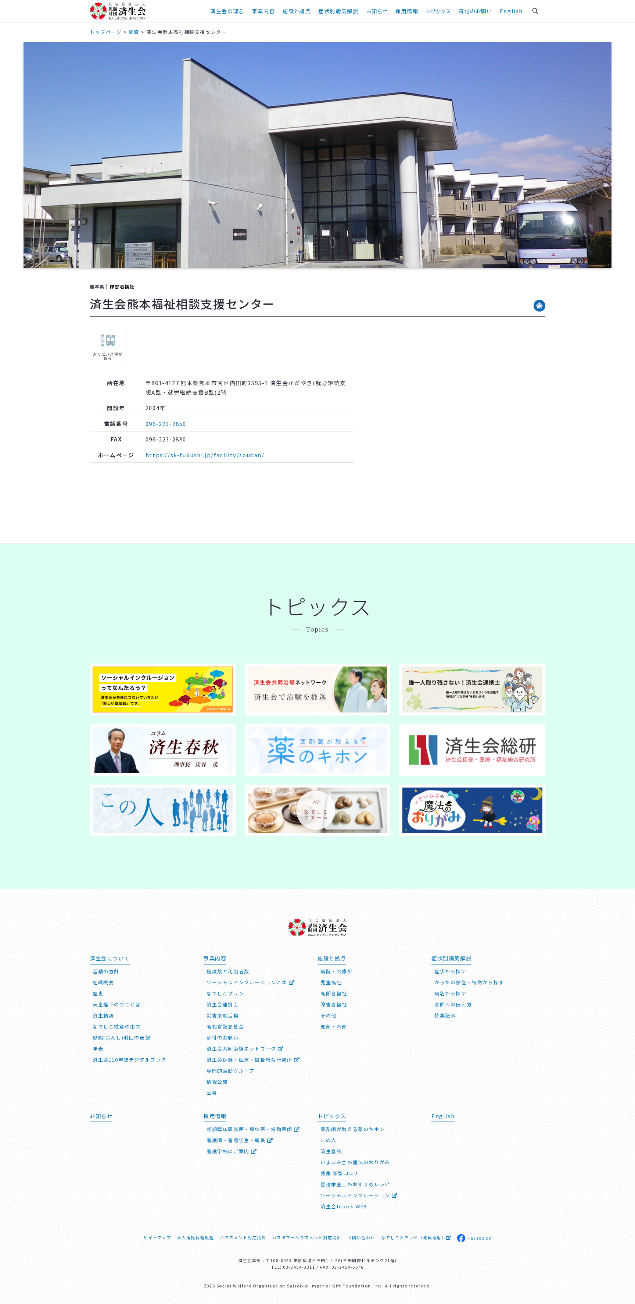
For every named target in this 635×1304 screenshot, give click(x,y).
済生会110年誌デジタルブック (129, 1059)
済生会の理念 (227, 11)
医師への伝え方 (453, 1004)
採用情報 (406, 11)
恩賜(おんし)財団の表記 (121, 1037)
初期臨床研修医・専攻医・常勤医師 (250, 1129)
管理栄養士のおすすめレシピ (355, 1184)
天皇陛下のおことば (117, 1004)
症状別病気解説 (338, 11)
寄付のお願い (475, 11)
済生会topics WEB (343, 1206)
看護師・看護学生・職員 (237, 1140)
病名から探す (450, 993)
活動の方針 (106, 971)
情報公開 (217, 1081)
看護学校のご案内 (229, 1151)
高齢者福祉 (333, 993)
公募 (212, 1092)
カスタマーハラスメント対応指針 (306, 1237)
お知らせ (101, 1116)
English (511, 11)
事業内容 (263, 11)
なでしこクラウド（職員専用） (413, 1237)
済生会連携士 (223, 1004)
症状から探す (450, 971)
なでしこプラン (225, 993)
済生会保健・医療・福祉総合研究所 (250, 1059)
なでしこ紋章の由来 (117, 1026)
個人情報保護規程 (195, 1237)
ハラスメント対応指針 (243, 1237)
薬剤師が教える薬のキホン (352, 1129)
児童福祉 (331, 982)
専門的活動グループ (230, 1070)
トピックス (438, 11)
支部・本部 (333, 1026)
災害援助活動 (223, 1015)
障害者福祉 (122, 286)
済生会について (110, 958)
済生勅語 (103, 1015)
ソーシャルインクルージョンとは (248, 982)
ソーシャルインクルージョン (356, 1195)
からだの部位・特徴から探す (469, 982)
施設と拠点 (297, 11)
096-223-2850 (166, 423)
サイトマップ (157, 1237)
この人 (328, 1140)
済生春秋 (331, 1151)
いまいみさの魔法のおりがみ (355, 1162)
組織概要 (103, 982)
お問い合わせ (361, 1237)
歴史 (98, 993)
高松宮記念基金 (225, 1026)
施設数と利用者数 (228, 971)
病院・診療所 (336, 971)
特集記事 (445, 1015)
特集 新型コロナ (340, 1173)
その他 (328, 1015)
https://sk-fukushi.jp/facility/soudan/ (205, 455)
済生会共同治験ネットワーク (242, 1048)
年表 (98, 1048)
